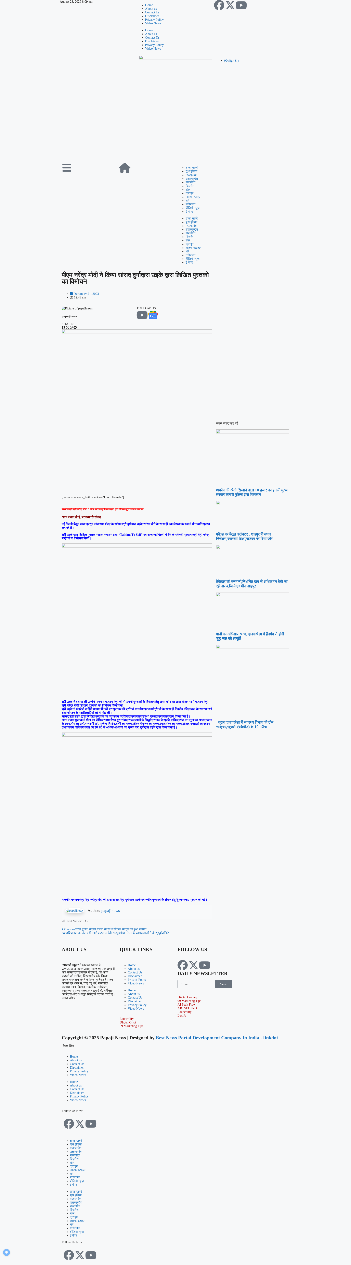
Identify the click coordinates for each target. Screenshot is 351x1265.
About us (151, 8)
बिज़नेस (190, 186)
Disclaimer (152, 16)
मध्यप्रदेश (191, 175)
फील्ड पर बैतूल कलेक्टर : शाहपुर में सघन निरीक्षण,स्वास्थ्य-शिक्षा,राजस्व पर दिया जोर (244, 536)
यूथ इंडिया (191, 171)
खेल (188, 189)
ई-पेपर (189, 211)
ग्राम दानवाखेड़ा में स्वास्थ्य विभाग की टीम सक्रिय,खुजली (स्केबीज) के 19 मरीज (244, 724)
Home (149, 5)
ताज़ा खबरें (192, 167)
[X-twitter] (230, 5)
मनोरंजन (190, 204)
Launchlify (127, 1018)
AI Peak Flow (187, 1004)
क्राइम (189, 193)
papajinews (110, 910)
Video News (153, 23)
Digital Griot (128, 1022)
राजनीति (190, 182)
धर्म (187, 200)
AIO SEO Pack (188, 1008)
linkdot (270, 1037)
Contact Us (152, 12)
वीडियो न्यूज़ (192, 208)
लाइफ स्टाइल (193, 197)
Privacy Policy (154, 19)
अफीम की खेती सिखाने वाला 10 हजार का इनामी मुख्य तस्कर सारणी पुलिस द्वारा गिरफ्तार (252, 492)
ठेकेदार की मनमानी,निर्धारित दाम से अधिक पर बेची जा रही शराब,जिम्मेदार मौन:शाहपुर (251, 583)
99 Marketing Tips (131, 1026)
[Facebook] (219, 5)
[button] (63, 327)
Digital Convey (187, 997)
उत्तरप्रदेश (192, 178)
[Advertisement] (175, 130)
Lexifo (182, 1015)
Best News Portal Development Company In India (208, 1037)
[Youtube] (241, 5)
